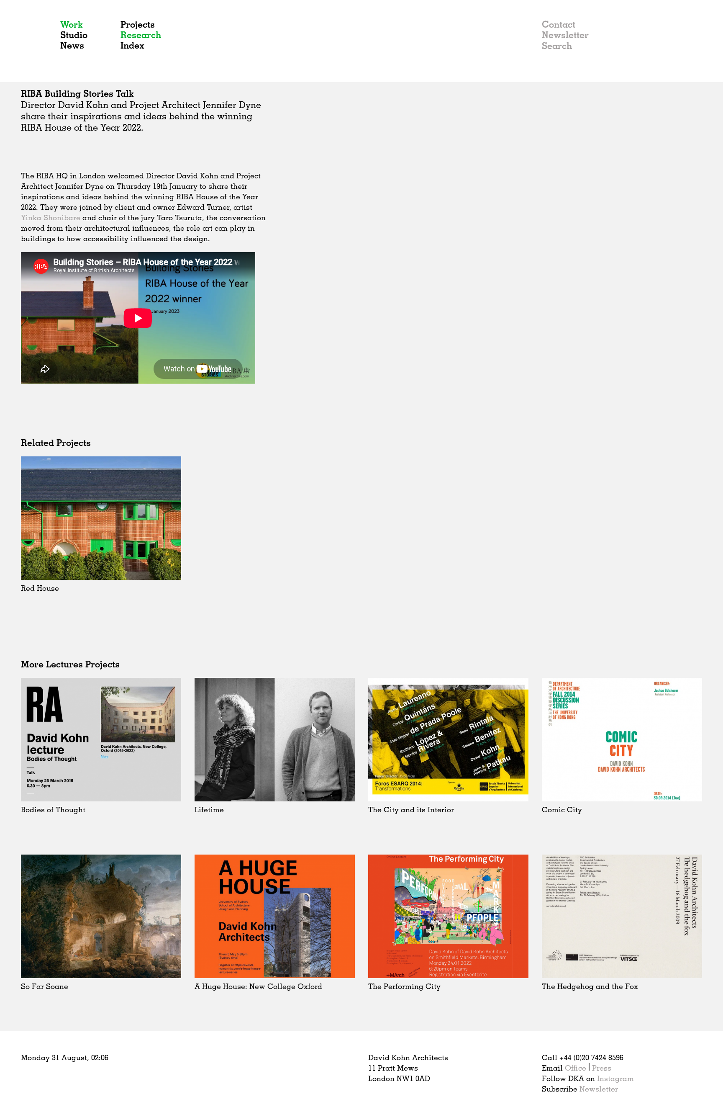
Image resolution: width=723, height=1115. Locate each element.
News (72, 45)
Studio (73, 34)
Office (575, 1067)
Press (601, 1067)
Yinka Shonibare (50, 217)
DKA (37, 41)
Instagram (615, 1078)
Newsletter (565, 34)
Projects (137, 24)
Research (140, 34)
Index (132, 45)
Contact (558, 24)
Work (71, 24)
